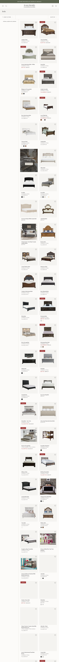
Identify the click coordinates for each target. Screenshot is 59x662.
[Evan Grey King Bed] (48, 384)
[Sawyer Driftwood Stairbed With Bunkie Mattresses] (29, 564)
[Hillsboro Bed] (29, 462)
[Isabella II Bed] (29, 29)
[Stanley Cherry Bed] (29, 590)
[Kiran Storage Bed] (29, 332)
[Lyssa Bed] (48, 182)
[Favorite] (36, 22)
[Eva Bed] (29, 182)
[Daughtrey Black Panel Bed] (29, 539)
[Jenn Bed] (48, 564)
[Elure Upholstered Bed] (29, 105)
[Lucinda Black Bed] (29, 486)
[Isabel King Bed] (48, 208)
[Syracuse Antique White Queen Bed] (29, 208)
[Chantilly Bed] (29, 384)
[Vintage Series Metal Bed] (48, 486)
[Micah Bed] (29, 306)
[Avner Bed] (48, 54)
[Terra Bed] (29, 513)
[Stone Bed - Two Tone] (29, 411)
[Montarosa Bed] (48, 256)
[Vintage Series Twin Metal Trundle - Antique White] (29, 232)
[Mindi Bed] (48, 590)
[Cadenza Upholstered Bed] (29, 281)
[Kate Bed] (48, 358)
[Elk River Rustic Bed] (48, 462)
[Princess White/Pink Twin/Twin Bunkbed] (48, 539)
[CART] (56, 6)
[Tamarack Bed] (29, 131)
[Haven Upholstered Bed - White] (29, 54)
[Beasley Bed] (48, 232)
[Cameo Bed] (48, 642)
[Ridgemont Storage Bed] (29, 79)
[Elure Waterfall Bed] (48, 281)
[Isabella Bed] (48, 131)
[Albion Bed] (48, 157)
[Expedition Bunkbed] (48, 435)
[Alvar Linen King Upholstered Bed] (48, 411)
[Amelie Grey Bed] (48, 79)
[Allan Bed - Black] (48, 616)
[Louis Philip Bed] (48, 105)
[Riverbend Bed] (48, 306)
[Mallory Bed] (48, 513)
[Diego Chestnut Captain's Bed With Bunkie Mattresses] (29, 616)
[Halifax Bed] (29, 358)
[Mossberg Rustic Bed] (48, 332)
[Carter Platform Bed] (29, 256)
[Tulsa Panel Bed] (48, 29)
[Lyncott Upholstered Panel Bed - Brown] (29, 642)
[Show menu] (2, 6)
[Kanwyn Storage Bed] (29, 435)
